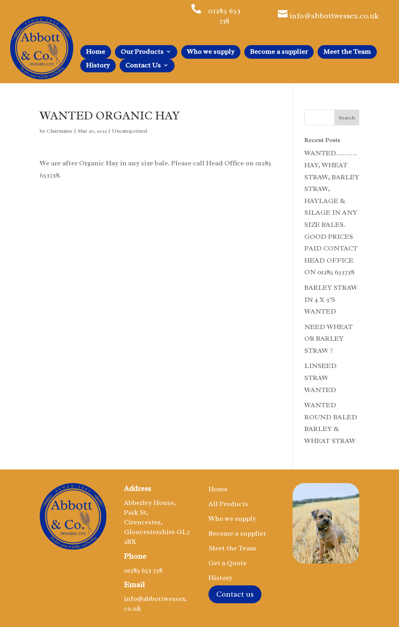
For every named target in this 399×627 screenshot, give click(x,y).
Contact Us (143, 65)
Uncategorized (129, 131)
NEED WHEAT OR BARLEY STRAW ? (328, 338)
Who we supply (211, 52)
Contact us (235, 594)
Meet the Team (347, 52)
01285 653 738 (224, 16)
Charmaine (59, 131)
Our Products (142, 52)
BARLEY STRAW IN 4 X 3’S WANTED (331, 299)
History (98, 65)
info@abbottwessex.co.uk (334, 16)
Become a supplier (279, 52)
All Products (228, 504)
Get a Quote (227, 563)
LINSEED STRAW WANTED (320, 377)
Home (95, 52)
